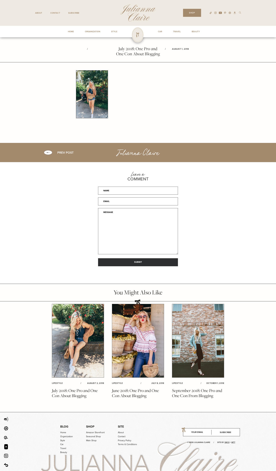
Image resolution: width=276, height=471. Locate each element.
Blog (64, 426)
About (38, 12)
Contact (55, 12)
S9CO (227, 442)
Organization (66, 436)
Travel (63, 448)
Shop (90, 426)
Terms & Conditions (127, 444)
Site (121, 426)
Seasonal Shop (93, 436)
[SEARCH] (240, 12)
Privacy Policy (124, 440)
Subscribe (73, 12)
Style (62, 440)
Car (62, 444)
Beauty (63, 452)
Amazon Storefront (95, 432)
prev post (65, 152)
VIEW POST (77, 341)
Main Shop (91, 440)
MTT (233, 442)
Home (63, 432)
